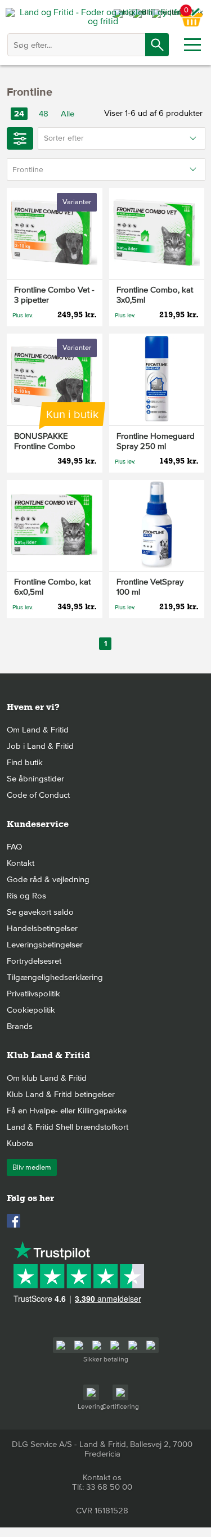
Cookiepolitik (31, 1010)
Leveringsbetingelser (45, 945)
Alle (67, 114)
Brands (20, 1026)
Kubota (20, 1143)
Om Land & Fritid (38, 730)
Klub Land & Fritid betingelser (61, 1094)
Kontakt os (102, 1477)
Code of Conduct (38, 795)
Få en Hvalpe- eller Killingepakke (67, 1110)
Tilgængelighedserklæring (55, 977)
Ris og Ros (26, 896)
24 (19, 114)
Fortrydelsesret (34, 961)
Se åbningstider (35, 779)
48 (43, 114)
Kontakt (20, 863)
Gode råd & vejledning (48, 879)
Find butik (25, 762)
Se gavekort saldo (40, 912)
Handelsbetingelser (42, 928)
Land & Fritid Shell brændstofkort (67, 1127)
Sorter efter (64, 138)
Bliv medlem (31, 1167)
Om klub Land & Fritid (47, 1078)
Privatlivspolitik (33, 993)
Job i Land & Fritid (40, 746)
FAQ (14, 847)
